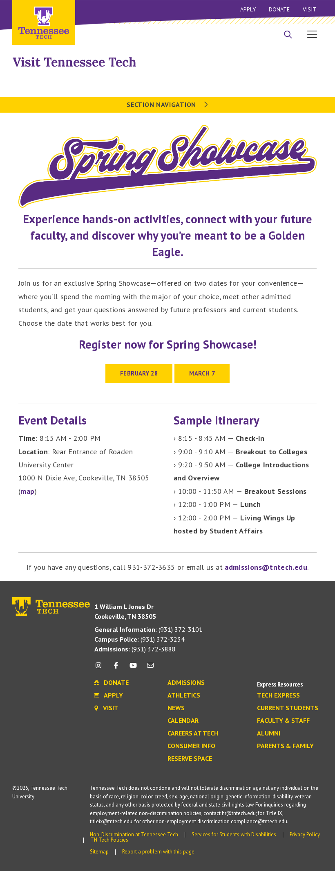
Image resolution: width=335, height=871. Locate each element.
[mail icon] (150, 668)
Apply (248, 9)
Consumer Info (191, 746)
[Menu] (312, 34)
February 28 (139, 373)
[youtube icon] (133, 668)
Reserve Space (190, 758)
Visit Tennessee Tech (74, 62)
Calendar (183, 720)
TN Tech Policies (109, 839)
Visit (309, 9)
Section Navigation (162, 104)
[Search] (288, 35)
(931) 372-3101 (148, 629)
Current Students (287, 708)
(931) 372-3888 (135, 649)
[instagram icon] (100, 668)
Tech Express (278, 695)
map (27, 491)
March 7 (202, 373)
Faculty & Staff (283, 720)
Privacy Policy (305, 834)
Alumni (268, 733)
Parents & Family (285, 746)
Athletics (184, 695)
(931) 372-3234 (139, 639)
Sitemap (99, 851)
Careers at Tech (193, 733)
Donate (279, 9)
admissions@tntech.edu (266, 567)
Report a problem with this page (158, 851)
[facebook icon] (115, 668)
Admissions (186, 683)
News (176, 708)
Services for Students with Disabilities (234, 834)
